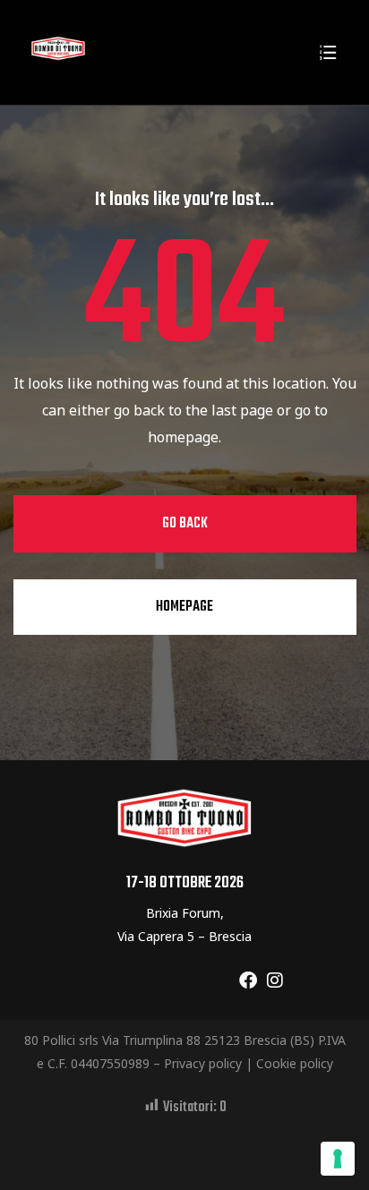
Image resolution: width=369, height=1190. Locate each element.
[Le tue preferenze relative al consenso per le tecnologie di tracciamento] (338, 1159)
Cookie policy (294, 1063)
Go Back (185, 523)
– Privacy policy (197, 1063)
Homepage (184, 607)
